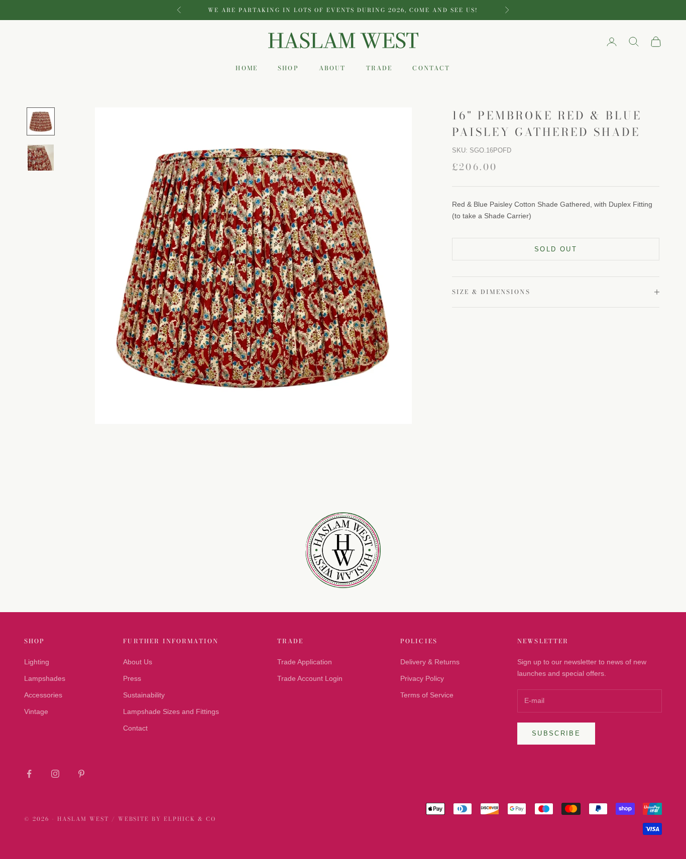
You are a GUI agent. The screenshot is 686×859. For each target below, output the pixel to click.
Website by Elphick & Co (167, 819)
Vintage (36, 711)
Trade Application (304, 662)
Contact (431, 68)
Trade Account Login (309, 678)
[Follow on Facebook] (29, 774)
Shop (288, 68)
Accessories (43, 695)
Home (247, 68)
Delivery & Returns (430, 662)
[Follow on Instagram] (55, 774)
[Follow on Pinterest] (81, 774)
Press (132, 678)
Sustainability (144, 695)
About (332, 68)
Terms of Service (426, 695)
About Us (137, 662)
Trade (379, 68)
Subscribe (556, 733)
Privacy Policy (422, 678)
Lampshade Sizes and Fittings (171, 711)
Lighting (36, 662)
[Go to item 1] (41, 121)
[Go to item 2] (41, 158)
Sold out (555, 249)
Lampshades (44, 678)
